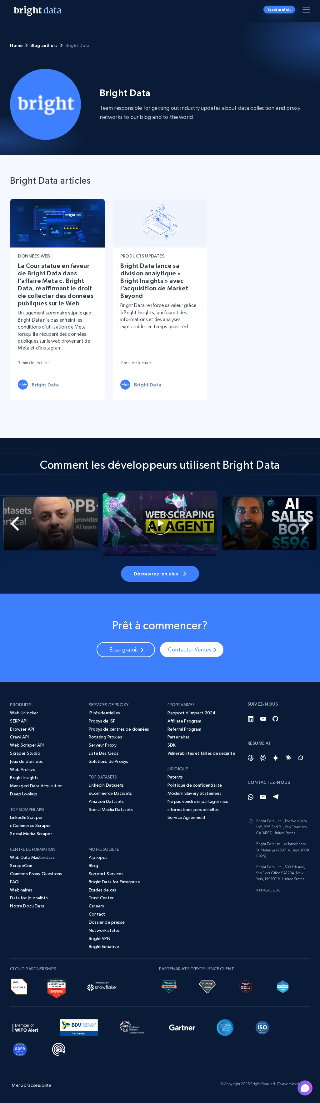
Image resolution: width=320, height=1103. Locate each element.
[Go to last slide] (16, 523)
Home (16, 45)
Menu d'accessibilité (31, 1085)
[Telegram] (275, 797)
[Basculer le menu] (307, 11)
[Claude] (288, 758)
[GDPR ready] (20, 1048)
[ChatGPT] (250, 758)
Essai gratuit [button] (279, 9)
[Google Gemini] (275, 758)
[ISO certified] (262, 1026)
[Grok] (300, 758)
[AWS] (19, 985)
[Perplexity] (263, 758)
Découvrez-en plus (156, 573)
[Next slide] (304, 523)
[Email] (263, 797)
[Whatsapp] (250, 797)
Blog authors (44, 45)
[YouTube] (263, 718)
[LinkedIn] (250, 718)
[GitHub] (275, 718)
